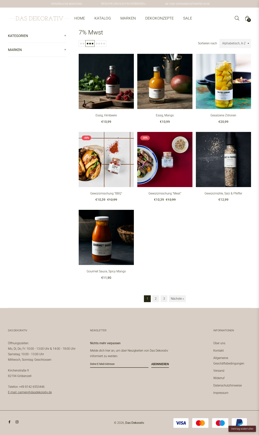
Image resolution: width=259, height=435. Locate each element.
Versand (218, 370)
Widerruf (218, 378)
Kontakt (218, 350)
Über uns (219, 343)
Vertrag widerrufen (242, 428)
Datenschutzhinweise (227, 385)
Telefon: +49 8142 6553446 (26, 387)
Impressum (220, 393)
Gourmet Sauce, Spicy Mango (106, 271)
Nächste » (177, 298)
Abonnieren (160, 364)
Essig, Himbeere (106, 115)
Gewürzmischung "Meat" (164, 193)
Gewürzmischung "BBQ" (106, 193)
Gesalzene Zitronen (223, 115)
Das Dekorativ (134, 423)
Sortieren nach (207, 43)
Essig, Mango (165, 115)
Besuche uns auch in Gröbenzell (123, 3)
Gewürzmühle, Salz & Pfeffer (223, 193)
